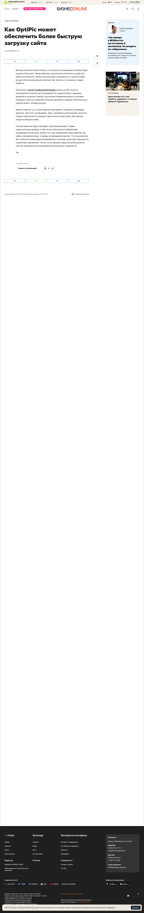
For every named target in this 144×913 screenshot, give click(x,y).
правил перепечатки (83, 902)
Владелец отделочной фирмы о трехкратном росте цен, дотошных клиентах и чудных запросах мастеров (129, 52)
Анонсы (35, 842)
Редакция (8, 860)
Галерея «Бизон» (67, 864)
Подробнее (111, 907)
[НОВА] (34, 9)
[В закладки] (97, 56)
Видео (35, 846)
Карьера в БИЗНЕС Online (13, 864)
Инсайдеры (65, 854)
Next (137, 62)
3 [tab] (123, 62)
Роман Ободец (131, 28)
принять (136, 908)
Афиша (7, 842)
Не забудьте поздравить (70, 846)
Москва (117, 2)
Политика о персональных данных (72, 894)
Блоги (6, 850)
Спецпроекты (66, 860)
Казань (7, 9)
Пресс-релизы (12, 21)
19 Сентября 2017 (10, 51)
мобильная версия (69, 884)
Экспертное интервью (74, 835)
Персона (7, 846)
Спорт (11, 835)
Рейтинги (64, 850)
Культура (38, 835)
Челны (104, 2)
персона (111, 22)
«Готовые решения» (133, 31)
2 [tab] (122, 62)
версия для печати (82, 194)
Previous (109, 62)
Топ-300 (63, 868)
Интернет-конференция (69, 842)
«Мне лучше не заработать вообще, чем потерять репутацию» (128, 42)
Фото (34, 850)
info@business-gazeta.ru (117, 851)
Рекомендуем (124, 93)
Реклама (36, 860)
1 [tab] (121, 62)
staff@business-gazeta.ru (117, 867)
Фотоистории (38, 854)
